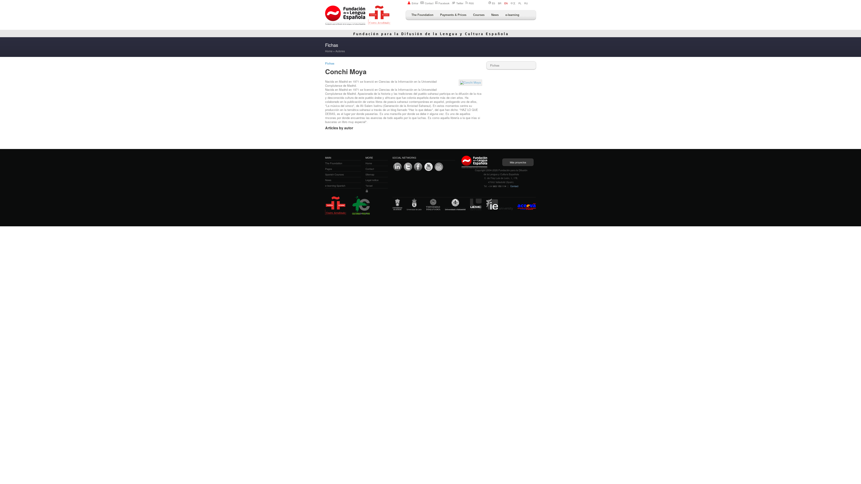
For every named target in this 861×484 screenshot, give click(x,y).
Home (329, 51)
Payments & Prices (453, 15)
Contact (429, 3)
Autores (340, 51)
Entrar (415, 3)
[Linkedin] (397, 167)
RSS (471, 3)
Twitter (459, 3)
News (495, 15)
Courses (479, 15)
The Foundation (422, 15)
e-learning (512, 15)
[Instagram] (439, 167)
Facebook (444, 3)
